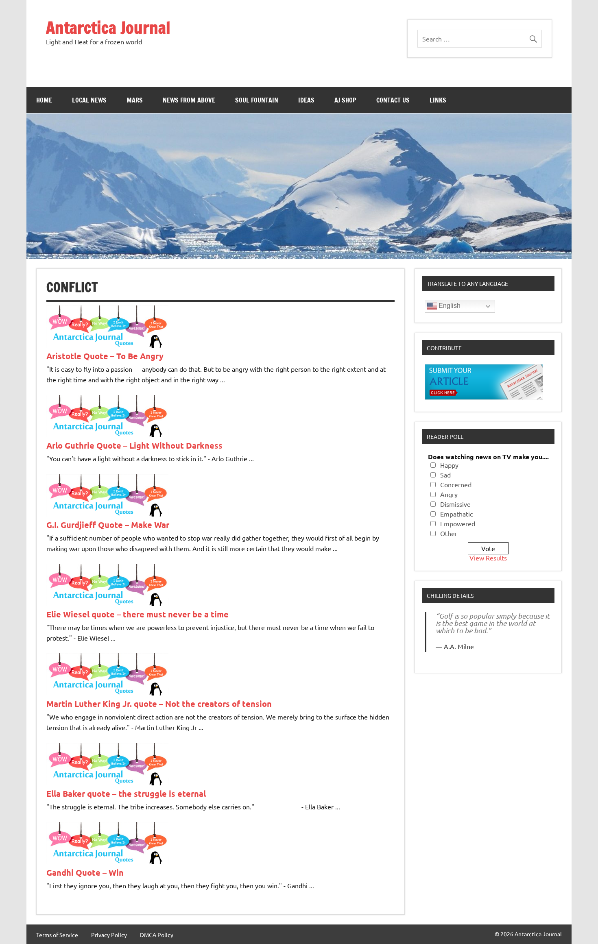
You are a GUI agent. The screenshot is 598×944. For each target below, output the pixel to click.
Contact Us (393, 100)
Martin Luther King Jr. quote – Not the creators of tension (159, 703)
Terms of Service (57, 934)
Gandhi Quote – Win (85, 872)
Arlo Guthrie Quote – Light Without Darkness (134, 445)
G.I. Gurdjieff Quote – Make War (107, 524)
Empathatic (456, 514)
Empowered (457, 523)
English (449, 305)
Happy (449, 465)
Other (448, 533)
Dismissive (455, 504)
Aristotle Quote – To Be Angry (105, 356)
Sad (445, 475)
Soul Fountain (256, 100)
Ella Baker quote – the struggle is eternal (126, 793)
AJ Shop (345, 100)
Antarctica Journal (108, 27)
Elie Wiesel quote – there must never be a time (137, 614)
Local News (89, 100)
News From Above (189, 100)
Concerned (455, 484)
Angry (449, 494)
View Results (488, 558)
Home (44, 100)
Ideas (306, 100)
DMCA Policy (156, 934)
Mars (135, 100)
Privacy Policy (109, 934)
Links (438, 100)
